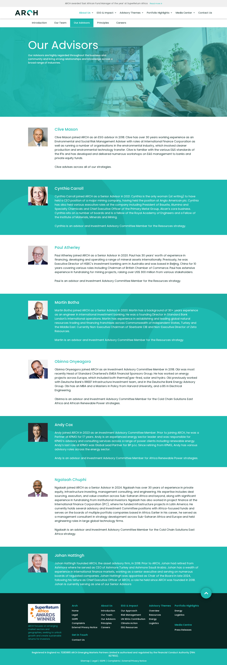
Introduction (39, 23)
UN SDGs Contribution (133, 619)
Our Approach (129, 610)
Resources (155, 614)
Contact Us (205, 13)
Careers (121, 23)
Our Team (60, 23)
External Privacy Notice (84, 627)
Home (75, 610)
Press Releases (183, 629)
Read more (155, 3)
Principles (103, 23)
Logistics (154, 623)
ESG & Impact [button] (105, 13)
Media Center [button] (184, 13)
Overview (154, 610)
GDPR (75, 619)
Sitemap (85, 660)
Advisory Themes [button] (130, 13)
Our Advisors (82, 23)
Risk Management (131, 614)
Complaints (78, 623)
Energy (153, 619)
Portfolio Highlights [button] (158, 13)
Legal (75, 614)
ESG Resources (129, 627)
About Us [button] (85, 13)
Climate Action (129, 623)
